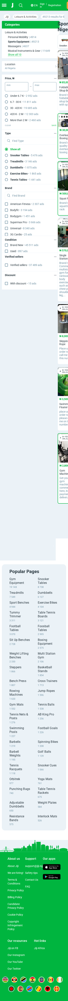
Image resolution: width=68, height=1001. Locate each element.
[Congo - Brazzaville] (39, 989)
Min (9, 85)
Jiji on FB (13, 948)
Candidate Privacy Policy (16, 906)
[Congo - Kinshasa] (29, 989)
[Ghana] (32, 980)
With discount (23, 283)
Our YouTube (15, 961)
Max (37, 85)
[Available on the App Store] (51, 867)
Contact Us (31, 879)
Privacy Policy (16, 890)
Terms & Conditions (14, 881)
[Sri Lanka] (20, 989)
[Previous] (53, 546)
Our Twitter (14, 968)
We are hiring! (15, 872)
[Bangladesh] (11, 989)
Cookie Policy (15, 914)
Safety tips (31, 872)
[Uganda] (14, 980)
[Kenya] (5, 980)
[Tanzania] (23, 980)
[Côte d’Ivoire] (60, 980)
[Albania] (48, 989)
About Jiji (13, 866)
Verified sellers (26, 265)
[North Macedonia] (57, 989)
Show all (15, 149)
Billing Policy (15, 897)
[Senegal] (51, 980)
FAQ (27, 886)
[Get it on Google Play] (51, 877)
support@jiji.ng (34, 866)
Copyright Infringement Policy (15, 925)
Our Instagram (16, 955)
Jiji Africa (39, 948)
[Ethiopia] (42, 980)
